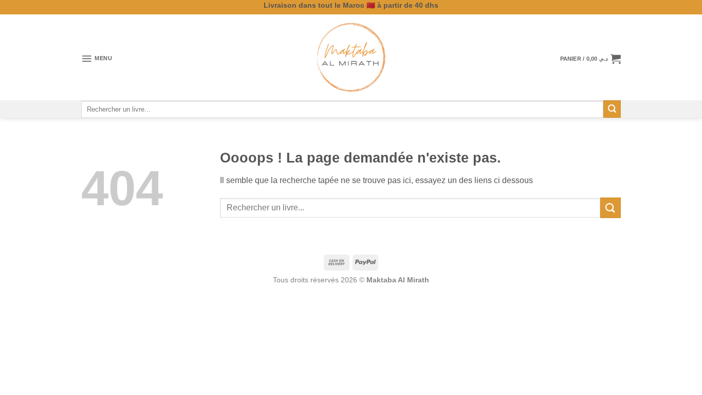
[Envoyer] (612, 109)
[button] (97, 58)
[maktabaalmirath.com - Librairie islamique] (351, 57)
